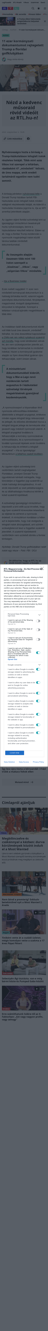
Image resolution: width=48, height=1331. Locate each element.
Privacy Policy (38, 762)
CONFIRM (14, 753)
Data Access (24, 762)
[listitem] (24, 615)
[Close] (43, 569)
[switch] (38, 621)
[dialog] (24, 665)
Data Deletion (9, 762)
